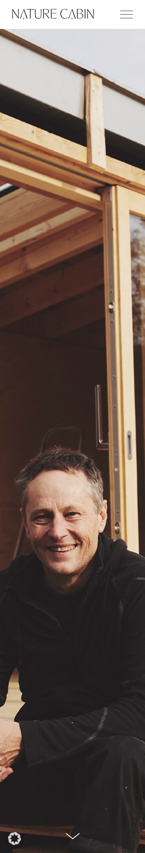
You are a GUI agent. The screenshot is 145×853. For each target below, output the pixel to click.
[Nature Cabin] (53, 14)
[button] (14, 838)
